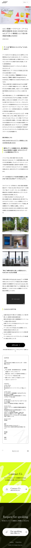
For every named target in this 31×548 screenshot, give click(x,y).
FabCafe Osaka (15, 279)
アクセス (15, 425)
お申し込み (15, 345)
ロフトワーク (19, 113)
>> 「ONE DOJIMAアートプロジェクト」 (12, 197)
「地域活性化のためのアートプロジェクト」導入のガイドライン (14, 67)
